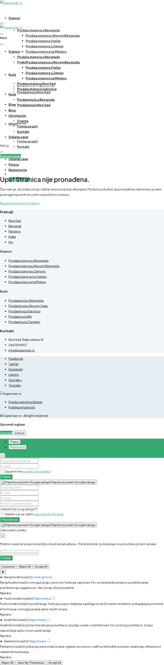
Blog (12, 104)
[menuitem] (14, 165)
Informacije (17, 115)
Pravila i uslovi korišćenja (25, 402)
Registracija (10, 519)
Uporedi (6, 433)
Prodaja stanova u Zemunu (27, 271)
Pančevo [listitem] (15, 231)
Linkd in (14, 374)
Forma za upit (27, 141)
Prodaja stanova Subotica (37, 89)
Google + (15, 380)
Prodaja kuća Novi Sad (33, 92)
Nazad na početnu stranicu (20, 203)
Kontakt (23, 146)
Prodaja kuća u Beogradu (36, 99)
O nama (22, 121)
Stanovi (14, 18)
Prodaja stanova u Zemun (44, 46)
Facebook (16, 358)
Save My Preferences (31, 662)
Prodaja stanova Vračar (43, 41)
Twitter (14, 364)
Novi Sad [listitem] (15, 221)
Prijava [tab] (14, 441)
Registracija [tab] (17, 447)
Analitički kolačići (16, 620)
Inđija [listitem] (12, 237)
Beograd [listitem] (15, 226)
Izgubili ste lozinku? (37, 471)
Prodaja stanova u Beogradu (38, 30)
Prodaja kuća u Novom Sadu (28, 306)
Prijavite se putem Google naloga (72, 482)
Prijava (6, 477)
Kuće (12, 74)
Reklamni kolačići (16, 641)
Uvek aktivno (43, 577)
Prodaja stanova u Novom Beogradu (53, 35)
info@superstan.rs (22, 350)
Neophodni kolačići (18, 577)
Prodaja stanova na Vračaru (28, 276)
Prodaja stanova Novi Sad (36, 83)
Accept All (41, 566)
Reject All (25, 566)
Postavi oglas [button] (10, 156)
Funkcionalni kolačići (19, 598)
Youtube (15, 385)
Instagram (16, 369)
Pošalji (6, 558)
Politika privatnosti (22, 407)
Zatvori (19, 433)
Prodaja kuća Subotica (24, 311)
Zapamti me (13, 471)
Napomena (42, 598)
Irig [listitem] (11, 242)
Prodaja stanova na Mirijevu (46, 51)
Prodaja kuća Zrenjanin (24, 322)
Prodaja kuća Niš (20, 316)
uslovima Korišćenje (49, 514)
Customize (8, 566)
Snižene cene (18, 159)
